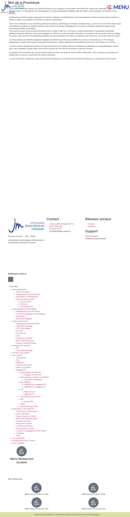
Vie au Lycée (17, 355)
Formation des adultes (20, 353)
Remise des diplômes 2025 (26, 419)
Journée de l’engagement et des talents (31, 431)
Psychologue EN (26, 306)
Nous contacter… (18, 443)
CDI (17, 360)
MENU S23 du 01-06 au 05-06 (93, 494)
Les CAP (19, 331)
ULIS (18, 336)
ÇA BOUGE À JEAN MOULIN (23, 409)
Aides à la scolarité (23, 367)
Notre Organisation (19, 289)
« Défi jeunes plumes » (25, 426)
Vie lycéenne (21, 358)
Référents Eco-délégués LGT (35, 384)
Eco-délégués (25, 382)
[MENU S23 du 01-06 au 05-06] (93, 488)
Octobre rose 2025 (23, 421)
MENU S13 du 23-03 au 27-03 (36, 509)
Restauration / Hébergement (27, 297)
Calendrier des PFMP (24, 338)
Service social (25, 302)
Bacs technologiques (24, 319)
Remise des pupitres (24, 423)
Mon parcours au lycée (25, 428)
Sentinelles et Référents (33, 380)
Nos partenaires (18, 438)
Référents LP (29, 394)
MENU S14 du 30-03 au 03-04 (93, 509)
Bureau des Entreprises (25, 341)
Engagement (21, 370)
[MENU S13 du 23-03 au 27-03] (36, 502)
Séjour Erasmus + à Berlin (26, 416)
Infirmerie (24, 304)
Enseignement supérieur (21, 345)
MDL (22, 399)
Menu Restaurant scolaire (21, 460)
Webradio (20, 363)
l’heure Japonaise (23, 414)
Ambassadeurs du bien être (30, 372)
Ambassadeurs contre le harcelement (34, 377)
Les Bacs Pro (21, 333)
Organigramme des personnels (28, 294)
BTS (17, 348)
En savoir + (96, 514)
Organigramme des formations (28, 311)
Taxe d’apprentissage (24, 326)
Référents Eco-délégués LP (34, 387)
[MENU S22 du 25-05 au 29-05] (36, 488)
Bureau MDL (29, 402)
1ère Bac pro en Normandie (26, 411)
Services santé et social (25, 299)
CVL (22, 389)
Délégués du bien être (32, 375)
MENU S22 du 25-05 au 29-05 (36, 494)
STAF (18, 436)
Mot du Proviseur (22, 292)
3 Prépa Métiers (23, 328)
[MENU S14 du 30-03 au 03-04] (93, 502)
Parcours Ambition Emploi (26, 343)
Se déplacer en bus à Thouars (23, 441)
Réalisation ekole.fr (17, 274)
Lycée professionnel (20, 321)
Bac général (20, 316)
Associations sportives (29, 406)
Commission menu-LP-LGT (30, 397)
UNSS (22, 404)
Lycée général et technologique (24, 309)
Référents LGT (29, 392)
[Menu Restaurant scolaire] (22, 451)
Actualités (20, 433)
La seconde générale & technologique (30, 314)
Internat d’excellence (24, 365)
